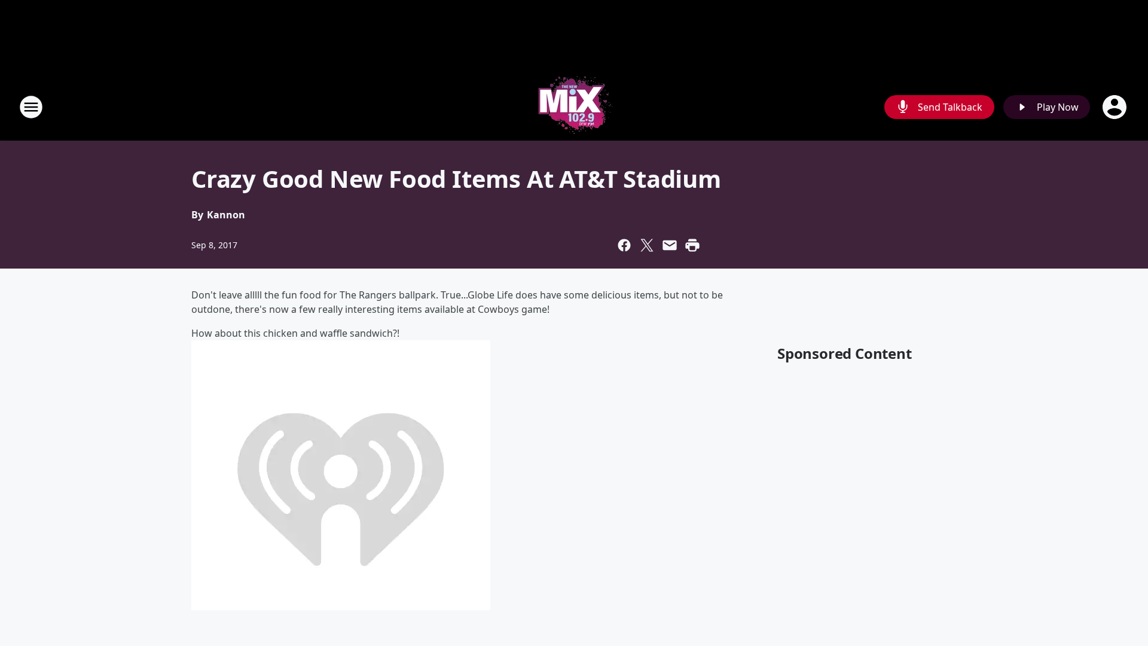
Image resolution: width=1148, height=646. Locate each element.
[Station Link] (574, 106)
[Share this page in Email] (669, 245)
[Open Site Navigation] (31, 107)
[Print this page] (692, 245)
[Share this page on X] (647, 245)
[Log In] (1116, 107)
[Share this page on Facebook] (624, 245)
